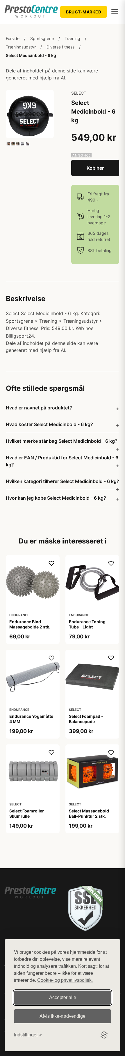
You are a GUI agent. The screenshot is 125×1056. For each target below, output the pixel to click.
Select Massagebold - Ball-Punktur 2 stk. (90, 813)
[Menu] (115, 12)
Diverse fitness (60, 46)
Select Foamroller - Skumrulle (28, 813)
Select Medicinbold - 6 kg (31, 55)
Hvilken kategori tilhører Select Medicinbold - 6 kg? (62, 481)
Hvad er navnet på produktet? (39, 408)
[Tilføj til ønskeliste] (51, 563)
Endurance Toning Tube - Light (87, 624)
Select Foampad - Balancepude (86, 719)
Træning (72, 38)
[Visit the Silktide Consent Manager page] (104, 1035)
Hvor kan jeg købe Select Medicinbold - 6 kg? (56, 498)
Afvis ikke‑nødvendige (62, 1016)
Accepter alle (62, 997)
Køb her (95, 168)
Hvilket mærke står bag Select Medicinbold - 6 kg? (61, 441)
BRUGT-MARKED (83, 11)
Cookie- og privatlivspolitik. (65, 980)
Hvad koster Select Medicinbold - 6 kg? (49, 424)
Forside (12, 38)
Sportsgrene (42, 38)
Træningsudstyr (21, 46)
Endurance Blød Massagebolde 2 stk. (29, 624)
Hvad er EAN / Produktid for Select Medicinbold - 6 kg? (62, 461)
